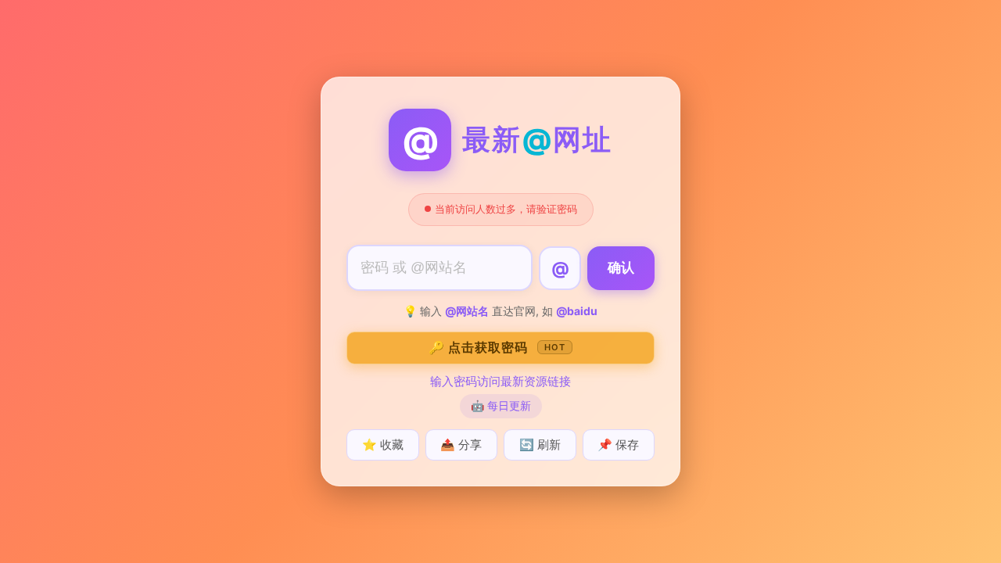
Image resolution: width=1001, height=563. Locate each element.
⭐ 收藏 (383, 444)
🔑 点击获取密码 (497, 347)
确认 (621, 267)
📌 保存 (618, 444)
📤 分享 (461, 444)
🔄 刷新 (540, 444)
